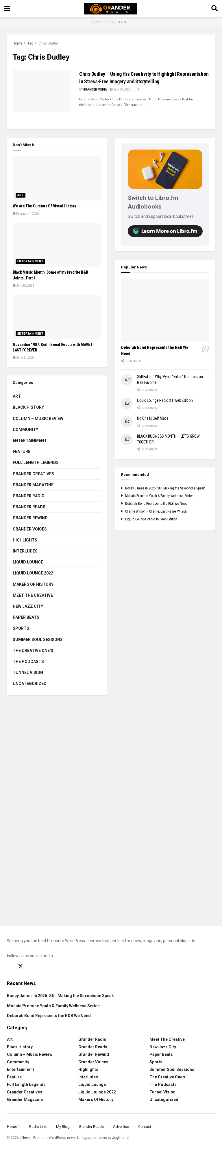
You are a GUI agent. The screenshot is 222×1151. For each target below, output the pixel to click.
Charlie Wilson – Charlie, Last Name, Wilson (156, 511)
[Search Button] (214, 8)
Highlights (25, 540)
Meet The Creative (33, 595)
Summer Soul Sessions (38, 639)
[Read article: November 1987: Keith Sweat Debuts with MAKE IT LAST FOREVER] (57, 317)
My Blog (63, 1126)
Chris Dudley (48, 43)
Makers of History (33, 584)
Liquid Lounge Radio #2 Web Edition (151, 519)
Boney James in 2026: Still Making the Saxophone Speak (165, 488)
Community (25, 429)
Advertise (121, 1126)
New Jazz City (28, 606)
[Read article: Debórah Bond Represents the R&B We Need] (165, 310)
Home (17, 43)
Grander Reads (29, 506)
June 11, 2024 (25, 357)
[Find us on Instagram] (31, 966)
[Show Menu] (7, 8)
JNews (25, 1138)
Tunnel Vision (28, 672)
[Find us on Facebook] (9, 966)
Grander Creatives (33, 474)
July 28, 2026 (25, 285)
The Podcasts (28, 661)
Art (20, 195)
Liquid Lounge (28, 562)
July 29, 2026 (122, 89)
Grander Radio (29, 495)
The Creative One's (33, 650)
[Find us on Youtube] (42, 966)
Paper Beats (26, 617)
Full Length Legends (36, 462)
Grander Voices (30, 529)
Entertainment (30, 261)
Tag (30, 43)
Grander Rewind (30, 517)
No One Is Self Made (153, 418)
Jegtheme (120, 1138)
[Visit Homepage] (110, 8)
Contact (144, 1126)
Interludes (25, 551)
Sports (21, 628)
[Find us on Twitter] (20, 966)
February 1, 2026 (27, 213)
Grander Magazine (33, 485)
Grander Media (95, 89)
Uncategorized (30, 683)
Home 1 (13, 1126)
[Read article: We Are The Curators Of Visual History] (57, 178)
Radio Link (38, 1126)
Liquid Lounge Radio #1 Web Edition (165, 400)
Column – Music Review (38, 418)
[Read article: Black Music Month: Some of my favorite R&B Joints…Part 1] (57, 245)
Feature (21, 451)
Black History (28, 407)
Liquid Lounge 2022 (33, 573)
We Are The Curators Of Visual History (44, 206)
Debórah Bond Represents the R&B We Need (156, 504)
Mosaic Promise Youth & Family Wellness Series (159, 496)
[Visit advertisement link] (111, 815)
